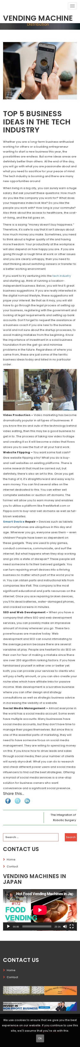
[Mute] (65, 926)
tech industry (62, 276)
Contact (12, 866)
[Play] (8, 926)
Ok (40, 1038)
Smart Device (13, 522)
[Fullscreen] (72, 926)
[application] (40, 910)
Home (11, 859)
